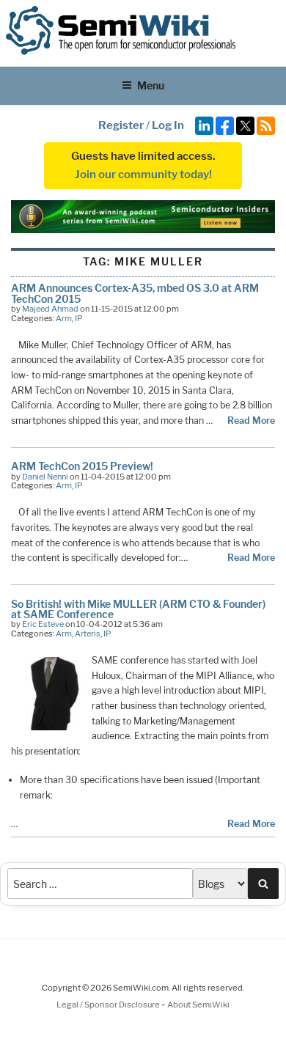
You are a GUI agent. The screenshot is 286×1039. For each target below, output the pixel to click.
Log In (168, 125)
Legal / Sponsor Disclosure (108, 1004)
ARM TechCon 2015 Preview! (82, 466)
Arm (64, 318)
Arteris (87, 633)
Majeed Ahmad (50, 309)
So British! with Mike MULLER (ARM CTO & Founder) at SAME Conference (138, 609)
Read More (251, 420)
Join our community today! (143, 174)
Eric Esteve (43, 624)
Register (121, 125)
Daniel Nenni (45, 476)
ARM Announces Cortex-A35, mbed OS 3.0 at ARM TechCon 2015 (135, 293)
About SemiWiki (198, 1004)
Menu (150, 85)
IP (79, 318)
